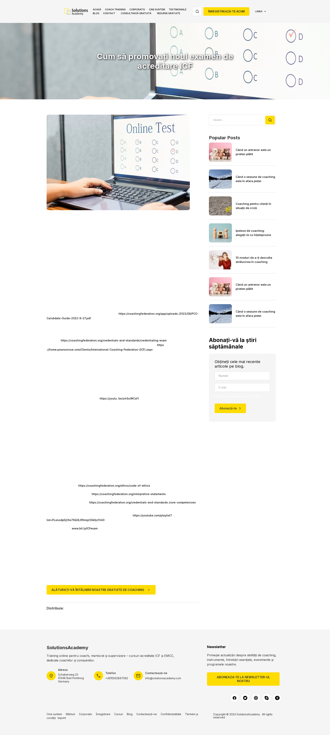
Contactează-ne (146, 714)
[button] (115, 9)
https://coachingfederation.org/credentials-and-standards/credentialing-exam (114, 340)
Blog (96, 13)
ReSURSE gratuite (168, 13)
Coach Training (115, 9)
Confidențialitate (171, 714)
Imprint (62, 718)
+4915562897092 (116, 678)
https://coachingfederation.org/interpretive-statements (129, 494)
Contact (109, 13)
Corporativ (137, 9)
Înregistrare (103, 714)
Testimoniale (177, 9)
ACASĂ (97, 9)
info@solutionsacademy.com (163, 678)
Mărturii (70, 714)
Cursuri (118, 714)
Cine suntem (157, 9)
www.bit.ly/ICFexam (85, 528)
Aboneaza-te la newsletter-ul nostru (243, 679)
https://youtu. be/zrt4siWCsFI (119, 398)
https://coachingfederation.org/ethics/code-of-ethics (114, 485)
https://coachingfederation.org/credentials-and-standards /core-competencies (142, 502)
